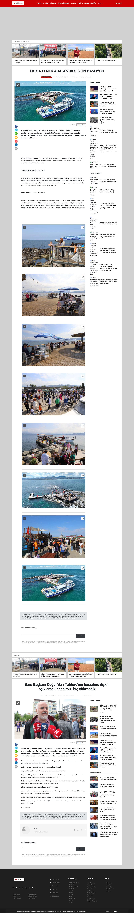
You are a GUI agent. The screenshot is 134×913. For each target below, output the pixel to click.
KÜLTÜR (93, 3)
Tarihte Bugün (91, 893)
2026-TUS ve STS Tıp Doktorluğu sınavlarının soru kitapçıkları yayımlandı (108, 89)
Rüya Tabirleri (109, 889)
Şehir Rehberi (91, 899)
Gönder (80, 636)
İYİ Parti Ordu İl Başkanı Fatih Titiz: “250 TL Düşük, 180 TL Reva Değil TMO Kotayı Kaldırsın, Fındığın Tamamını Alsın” (108, 149)
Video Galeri (56, 882)
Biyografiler (109, 887)
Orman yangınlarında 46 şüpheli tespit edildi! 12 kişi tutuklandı (107, 104)
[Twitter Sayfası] (17, 888)
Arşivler (54, 889)
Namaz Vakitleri (91, 887)
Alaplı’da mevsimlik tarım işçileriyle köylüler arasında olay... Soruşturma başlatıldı (108, 250)
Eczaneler (90, 889)
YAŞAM (86, 3)
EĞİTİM (71, 902)
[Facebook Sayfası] (14, 888)
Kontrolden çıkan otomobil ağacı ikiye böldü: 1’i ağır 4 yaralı (107, 236)
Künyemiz (55, 892)
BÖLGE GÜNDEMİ (63, 3)
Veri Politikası (17, 898)
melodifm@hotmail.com (41, 832)
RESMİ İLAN (72, 898)
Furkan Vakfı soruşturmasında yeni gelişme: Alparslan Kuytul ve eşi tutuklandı (109, 281)
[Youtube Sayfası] (23, 888)
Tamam (115, 911)
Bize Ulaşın (55, 896)
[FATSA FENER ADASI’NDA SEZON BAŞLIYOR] (50, 101)
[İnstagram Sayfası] (20, 888)
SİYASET (71, 900)
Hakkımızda (16, 894)
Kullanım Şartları (32, 894)
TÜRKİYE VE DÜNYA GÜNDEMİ (46, 3)
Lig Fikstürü (90, 891)
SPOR (70, 896)
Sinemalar (90, 895)
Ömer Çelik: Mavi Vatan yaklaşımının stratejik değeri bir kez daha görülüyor (108, 111)
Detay (107, 911)
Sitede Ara (109, 883)
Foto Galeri (55, 879)
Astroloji (108, 891)
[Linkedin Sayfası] (27, 888)
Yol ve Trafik (90, 885)
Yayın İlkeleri (16, 896)
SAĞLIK (80, 3)
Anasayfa (16, 41)
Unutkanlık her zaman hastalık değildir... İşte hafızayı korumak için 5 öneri (108, 96)
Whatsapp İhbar (32, 896)
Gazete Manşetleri (92, 901)
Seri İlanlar (90, 897)
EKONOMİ (73, 3)
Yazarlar (54, 886)
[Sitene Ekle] (36, 888)
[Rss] (30, 888)
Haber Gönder (32, 898)
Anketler (108, 885)
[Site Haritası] (33, 888)
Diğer (100, 3)
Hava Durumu (91, 883)
